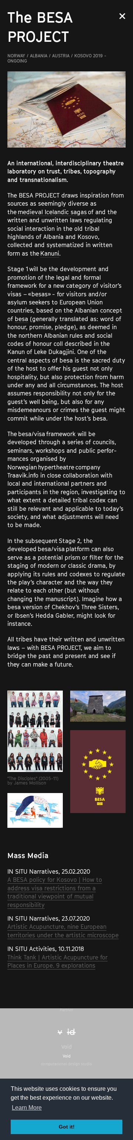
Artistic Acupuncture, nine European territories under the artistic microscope (63, 930)
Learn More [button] (27, 1107)
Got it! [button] (67, 1127)
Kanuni (49, 253)
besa (21, 319)
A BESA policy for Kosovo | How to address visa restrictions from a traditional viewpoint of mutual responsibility (54, 892)
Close (122, 16)
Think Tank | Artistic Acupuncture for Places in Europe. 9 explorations (57, 961)
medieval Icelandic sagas (52, 212)
